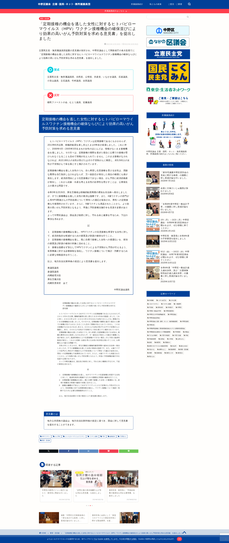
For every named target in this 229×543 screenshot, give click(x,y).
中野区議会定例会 (154, 318)
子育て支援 (177, 335)
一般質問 (178, 304)
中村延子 (170, 307)
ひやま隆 (173, 300)
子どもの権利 (153, 335)
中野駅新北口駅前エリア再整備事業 (159, 332)
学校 (187, 335)
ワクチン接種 (93, 436)
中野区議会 (173, 314)
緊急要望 (173, 349)
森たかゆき (184, 346)
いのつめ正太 (162, 300)
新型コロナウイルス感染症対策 (158, 346)
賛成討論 (159, 353)
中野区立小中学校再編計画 (157, 314)
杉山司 (174, 346)
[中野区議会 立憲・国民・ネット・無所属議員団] (64, 4)
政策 (150, 342)
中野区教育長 (170, 311)
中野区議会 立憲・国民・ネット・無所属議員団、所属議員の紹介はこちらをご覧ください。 (167, 153)
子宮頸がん (122, 436)
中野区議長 (185, 321)
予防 (103, 436)
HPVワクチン (45, 436)
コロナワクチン (153, 304)
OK (179, 539)
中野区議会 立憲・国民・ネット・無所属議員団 (163, 321)
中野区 (180, 307)
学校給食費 (152, 339)
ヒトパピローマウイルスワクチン (74, 436)
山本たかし (181, 339)
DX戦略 (151, 300)
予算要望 (177, 332)
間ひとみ (151, 356)
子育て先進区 (166, 335)
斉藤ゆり (167, 342)
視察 (150, 353)
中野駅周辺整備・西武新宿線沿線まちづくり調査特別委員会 (167, 328)
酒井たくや (169, 353)
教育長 (158, 342)
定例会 (162, 339)
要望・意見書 (44, 18)
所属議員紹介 (137, 4)
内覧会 (187, 332)
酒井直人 (180, 353)
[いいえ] (225, 539)
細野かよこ (162, 349)
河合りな (151, 349)
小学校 (171, 339)
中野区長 (151, 325)
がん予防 (57, 436)
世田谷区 (160, 307)
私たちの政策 (156, 4)
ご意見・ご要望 (175, 4)
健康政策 (112, 436)
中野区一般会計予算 (155, 311)
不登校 (151, 307)
